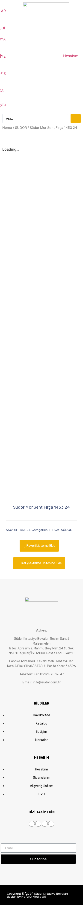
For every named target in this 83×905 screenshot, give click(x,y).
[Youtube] (45, 824)
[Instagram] (51, 824)
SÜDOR (21, 128)
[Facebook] (32, 824)
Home (7, 128)
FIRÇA (54, 530)
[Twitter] (38, 824)
